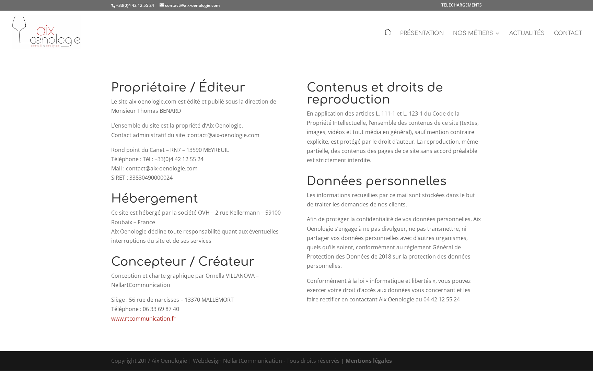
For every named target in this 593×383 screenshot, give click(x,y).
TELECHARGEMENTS (461, 5)
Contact (568, 33)
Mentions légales (369, 360)
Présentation (422, 33)
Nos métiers (473, 33)
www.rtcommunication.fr (143, 318)
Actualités (527, 33)
